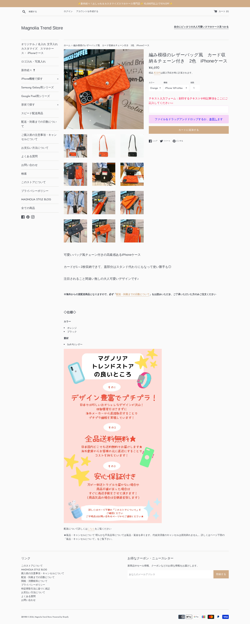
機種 (165, 82)
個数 (192, 82)
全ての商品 (28, 208)
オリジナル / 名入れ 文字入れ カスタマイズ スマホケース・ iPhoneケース (39, 48)
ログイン (68, 11)
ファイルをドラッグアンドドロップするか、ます (189, 119)
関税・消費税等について (34, 581)
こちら (91, 528)
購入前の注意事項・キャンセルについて (42, 573)
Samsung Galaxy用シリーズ (37, 87)
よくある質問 (29, 156)
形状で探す (40, 105)
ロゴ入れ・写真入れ (33, 61)
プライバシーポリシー (34, 191)
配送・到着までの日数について (39, 124)
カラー (151, 82)
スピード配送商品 (32, 113)
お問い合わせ (29, 165)
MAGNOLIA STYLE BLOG (36, 199)
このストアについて (33, 182)
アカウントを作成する (87, 11)
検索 (24, 174)
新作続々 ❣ (28, 70)
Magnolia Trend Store (42, 27)
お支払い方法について (34, 148)
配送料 (157, 72)
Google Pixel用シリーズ (35, 96)
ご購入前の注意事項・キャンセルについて (39, 137)
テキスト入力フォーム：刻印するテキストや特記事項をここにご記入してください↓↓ (188, 100)
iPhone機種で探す (40, 79)
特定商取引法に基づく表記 (35, 588)
